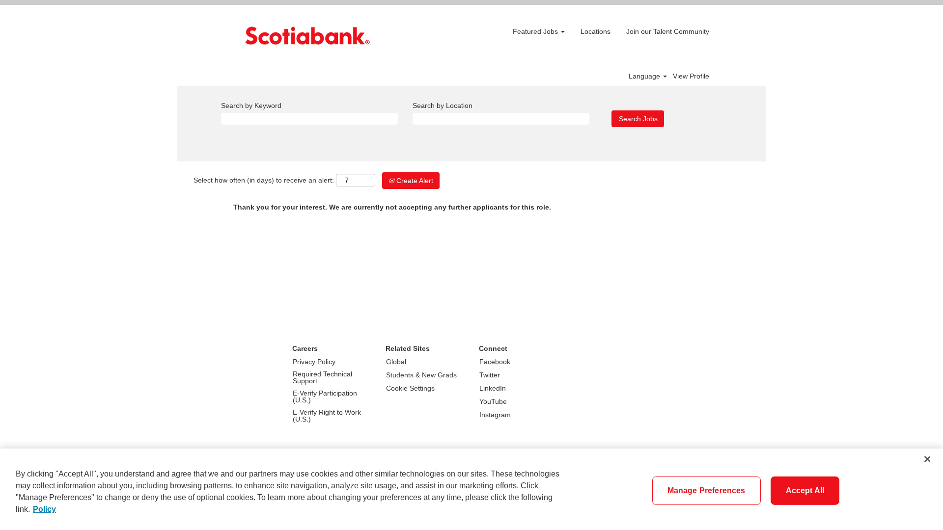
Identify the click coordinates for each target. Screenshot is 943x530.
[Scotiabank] (307, 35)
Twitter (489, 375)
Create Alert (413, 181)
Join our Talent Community (667, 31)
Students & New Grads (421, 375)
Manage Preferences (706, 490)
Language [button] (645, 76)
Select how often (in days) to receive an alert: (264, 180)
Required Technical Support (322, 377)
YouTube (493, 401)
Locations (595, 31)
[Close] (927, 459)
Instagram (495, 415)
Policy (44, 509)
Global (396, 362)
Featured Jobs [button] (536, 31)
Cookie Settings (410, 388)
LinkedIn (492, 388)
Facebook (494, 362)
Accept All (805, 490)
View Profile (691, 76)
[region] (471, 489)
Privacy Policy (314, 362)
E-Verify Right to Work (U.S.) (327, 415)
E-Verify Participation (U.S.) (325, 396)
